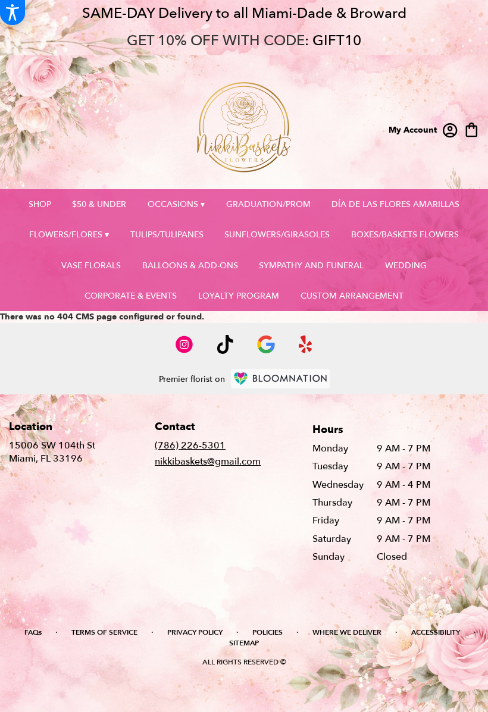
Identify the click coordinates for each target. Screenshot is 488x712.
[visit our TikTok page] (225, 344)
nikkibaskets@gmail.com (208, 461)
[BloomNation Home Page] (280, 378)
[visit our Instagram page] (184, 344)
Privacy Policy (195, 632)
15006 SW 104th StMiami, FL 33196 (52, 452)
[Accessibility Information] (12, 12)
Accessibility (435, 632)
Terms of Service (104, 632)
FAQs (33, 632)
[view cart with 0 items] (471, 128)
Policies (267, 632)
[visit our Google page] (266, 344)
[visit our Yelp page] (305, 344)
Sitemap (244, 643)
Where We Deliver (346, 632)
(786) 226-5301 (190, 445)
